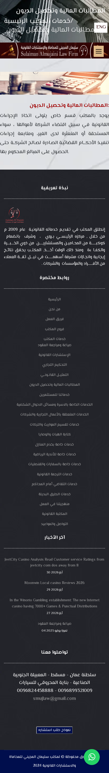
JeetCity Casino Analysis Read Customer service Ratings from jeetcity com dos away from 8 (54, 566)
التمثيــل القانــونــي (54, 375)
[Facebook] (34, 711)
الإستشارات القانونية (54, 355)
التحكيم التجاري (54, 365)
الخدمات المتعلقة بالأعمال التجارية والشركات (54, 415)
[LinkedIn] (74, 711)
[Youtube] (54, 711)
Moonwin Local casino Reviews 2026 (55, 586)
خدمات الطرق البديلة (55, 494)
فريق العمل (55, 319)
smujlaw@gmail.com (54, 699)
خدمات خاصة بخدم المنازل (54, 445)
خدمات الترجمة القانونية (54, 474)
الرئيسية (54, 300)
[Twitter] (44, 711)
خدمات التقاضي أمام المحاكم (54, 484)
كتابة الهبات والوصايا (54, 435)
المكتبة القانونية (54, 514)
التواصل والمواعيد (54, 524)
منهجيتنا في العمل (55, 504)
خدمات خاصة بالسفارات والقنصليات (54, 464)
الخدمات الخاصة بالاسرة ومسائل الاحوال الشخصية (55, 405)
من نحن (54, 309)
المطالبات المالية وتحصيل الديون (54, 385)
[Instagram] (64, 711)
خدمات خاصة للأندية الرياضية (54, 454)
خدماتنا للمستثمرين (54, 395)
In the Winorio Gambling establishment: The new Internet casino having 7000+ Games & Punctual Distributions (54, 607)
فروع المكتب (54, 329)
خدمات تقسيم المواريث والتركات (54, 425)
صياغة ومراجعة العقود (54, 345)
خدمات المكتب (55, 339)
